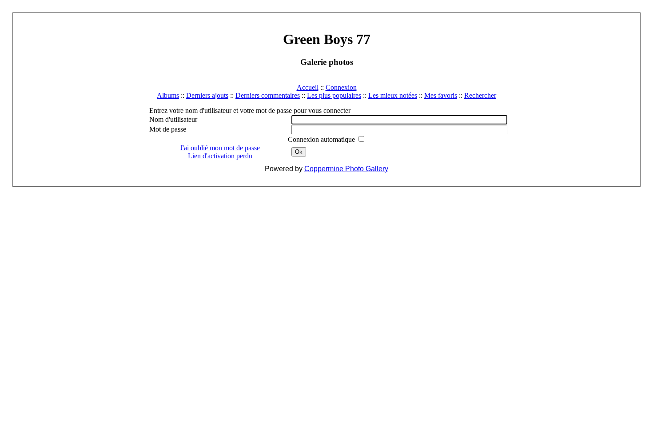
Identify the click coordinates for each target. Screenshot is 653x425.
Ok (299, 151)
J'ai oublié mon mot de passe (220, 148)
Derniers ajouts (207, 95)
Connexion (341, 87)
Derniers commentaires (267, 95)
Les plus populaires (334, 95)
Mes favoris (440, 95)
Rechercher (480, 95)
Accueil (308, 87)
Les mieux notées (392, 95)
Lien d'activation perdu (220, 156)
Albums (168, 95)
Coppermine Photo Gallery (346, 168)
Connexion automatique (322, 139)
